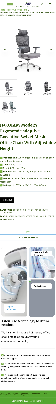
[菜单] (50, 4)
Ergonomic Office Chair (25, 210)
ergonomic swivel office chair (22, 216)
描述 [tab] (28, 232)
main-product (47, 216)
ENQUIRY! (7, 200)
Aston (11, 219)
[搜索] (42, 4)
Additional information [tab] (28, 238)
